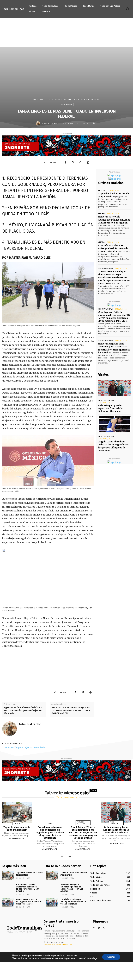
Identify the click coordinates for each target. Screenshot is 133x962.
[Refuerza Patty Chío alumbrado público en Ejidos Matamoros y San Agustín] (8, 887)
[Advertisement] (66, 42)
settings (93, 958)
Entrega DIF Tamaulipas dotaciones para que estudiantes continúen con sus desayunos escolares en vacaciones (114, 277)
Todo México (37, 100)
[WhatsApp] (88, 162)
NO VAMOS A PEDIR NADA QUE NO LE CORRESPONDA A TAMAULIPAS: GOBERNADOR (71, 710)
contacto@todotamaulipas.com (58, 944)
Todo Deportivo (106, 400)
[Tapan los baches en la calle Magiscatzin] (17, 812)
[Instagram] (99, 928)
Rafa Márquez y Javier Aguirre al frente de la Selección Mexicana (110, 408)
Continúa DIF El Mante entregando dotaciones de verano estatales (113, 248)
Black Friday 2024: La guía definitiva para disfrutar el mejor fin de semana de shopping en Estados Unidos (83, 832)
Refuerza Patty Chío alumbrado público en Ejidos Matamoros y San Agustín (114, 219)
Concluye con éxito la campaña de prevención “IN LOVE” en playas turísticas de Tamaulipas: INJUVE (114, 317)
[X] (73, 162)
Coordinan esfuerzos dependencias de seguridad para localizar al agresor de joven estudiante (50, 832)
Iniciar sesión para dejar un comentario (24, 747)
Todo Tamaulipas (105, 268)
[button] (127, 9)
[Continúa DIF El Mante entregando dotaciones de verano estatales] (8, 902)
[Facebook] (65, 162)
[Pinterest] (80, 162)
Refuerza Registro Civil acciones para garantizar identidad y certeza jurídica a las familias (114, 348)
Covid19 (101, 190)
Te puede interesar (81, 822)
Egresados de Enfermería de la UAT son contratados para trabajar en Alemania (24, 710)
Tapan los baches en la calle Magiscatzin (16, 828)
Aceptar (111, 956)
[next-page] (69, 856)
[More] (90, 692)
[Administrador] (38, 123)
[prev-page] (62, 856)
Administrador (51, 123)
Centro (101, 213)
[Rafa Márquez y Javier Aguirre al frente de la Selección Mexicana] (114, 388)
